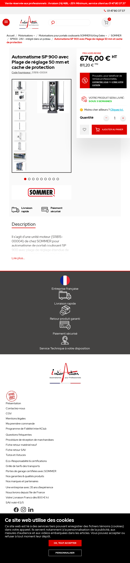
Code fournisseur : (21, 72)
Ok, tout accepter (65, 543)
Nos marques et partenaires (22, 481)
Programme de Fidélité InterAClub (26, 428)
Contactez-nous (15, 408)
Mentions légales (16, 418)
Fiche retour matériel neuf (21, 445)
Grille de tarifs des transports (23, 466)
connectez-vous (100, 81)
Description (24, 224)
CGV (9, 413)
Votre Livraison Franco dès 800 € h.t (27, 497)
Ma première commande (20, 423)
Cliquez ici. (117, 110)
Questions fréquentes (19, 434)
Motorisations (25, 35)
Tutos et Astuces (16, 455)
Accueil (11, 35)
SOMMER (116, 35)
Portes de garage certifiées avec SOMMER (31, 471)
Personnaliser (65, 552)
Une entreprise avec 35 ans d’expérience (29, 487)
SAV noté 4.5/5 (15, 502)
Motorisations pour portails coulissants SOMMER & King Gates (72, 35)
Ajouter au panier (112, 129)
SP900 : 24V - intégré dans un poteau (30, 38)
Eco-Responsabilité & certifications (26, 461)
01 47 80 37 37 (116, 10)
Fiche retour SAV (16, 450)
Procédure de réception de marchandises (30, 440)
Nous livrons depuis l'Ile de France (25, 492)
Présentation (13, 403)
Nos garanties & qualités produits (25, 476)
